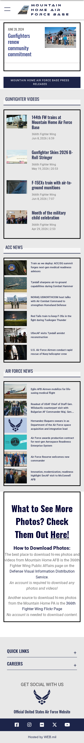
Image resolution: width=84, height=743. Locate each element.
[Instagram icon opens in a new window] (29, 724)
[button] (7, 10)
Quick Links (18, 651)
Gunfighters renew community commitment (20, 45)
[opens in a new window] (54, 724)
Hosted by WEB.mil (42, 737)
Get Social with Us (42, 684)
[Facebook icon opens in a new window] (16, 724)
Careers (15, 663)
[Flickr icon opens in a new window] (42, 724)
